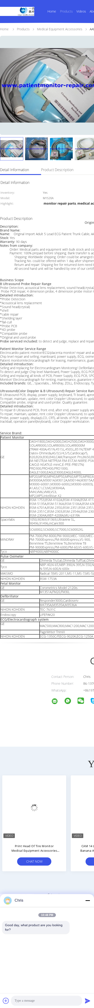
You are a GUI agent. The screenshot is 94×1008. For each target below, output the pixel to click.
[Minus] (87, 900)
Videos (81, 11)
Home (51, 11)
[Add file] (6, 1001)
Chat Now (34, 861)
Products (66, 11)
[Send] (87, 1001)
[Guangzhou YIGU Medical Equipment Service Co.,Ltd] (57, 702)
